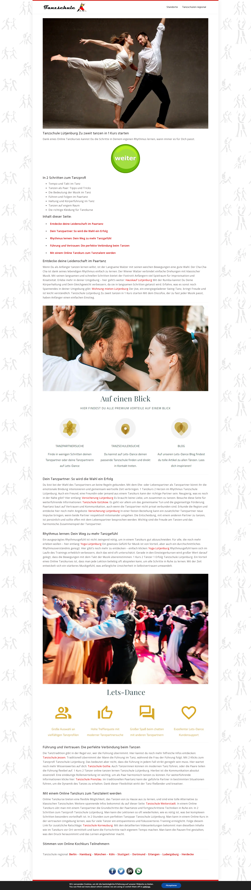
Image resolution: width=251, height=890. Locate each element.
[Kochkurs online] (125, 157)
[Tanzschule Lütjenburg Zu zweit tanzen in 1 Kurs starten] (125, 73)
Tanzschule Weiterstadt (161, 803)
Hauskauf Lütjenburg (139, 280)
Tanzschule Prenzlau (88, 779)
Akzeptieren (171, 885)
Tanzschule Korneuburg (98, 825)
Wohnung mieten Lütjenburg (110, 288)
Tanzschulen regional (194, 7)
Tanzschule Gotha (99, 766)
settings (146, 886)
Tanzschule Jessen (54, 757)
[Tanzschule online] (125, 388)
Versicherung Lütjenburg (97, 498)
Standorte (172, 7)
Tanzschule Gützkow (95, 502)
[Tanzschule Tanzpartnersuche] (64, 7)
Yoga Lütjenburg (91, 544)
